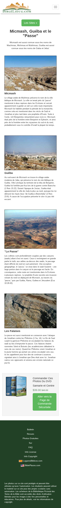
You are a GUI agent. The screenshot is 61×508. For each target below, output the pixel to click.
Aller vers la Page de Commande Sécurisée (45, 402)
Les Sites (30, 22)
